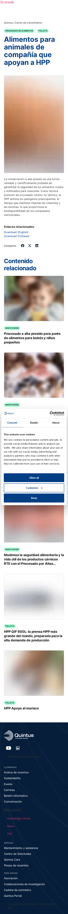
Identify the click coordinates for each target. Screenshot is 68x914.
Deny (34, 498)
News (10, 826)
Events (8, 784)
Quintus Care (12, 859)
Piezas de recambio (16, 865)
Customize (32, 487)
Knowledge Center (18, 818)
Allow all (34, 477)
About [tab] (55, 422)
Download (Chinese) (16, 236)
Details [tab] (34, 422)
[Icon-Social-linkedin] (17, 748)
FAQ (9, 833)
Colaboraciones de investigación (24, 884)
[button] (22, 246)
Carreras (9, 790)
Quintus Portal (13, 895)
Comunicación (13, 801)
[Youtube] (8, 748)
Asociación (11, 878)
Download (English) (16, 232)
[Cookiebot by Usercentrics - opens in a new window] (49, 413)
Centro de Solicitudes (17, 853)
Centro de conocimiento (28, 22)
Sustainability (12, 778)
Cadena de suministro (17, 890)
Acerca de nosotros (16, 772)
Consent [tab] (12, 422)
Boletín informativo (16, 795)
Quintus (8, 22)
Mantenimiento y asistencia (21, 848)
